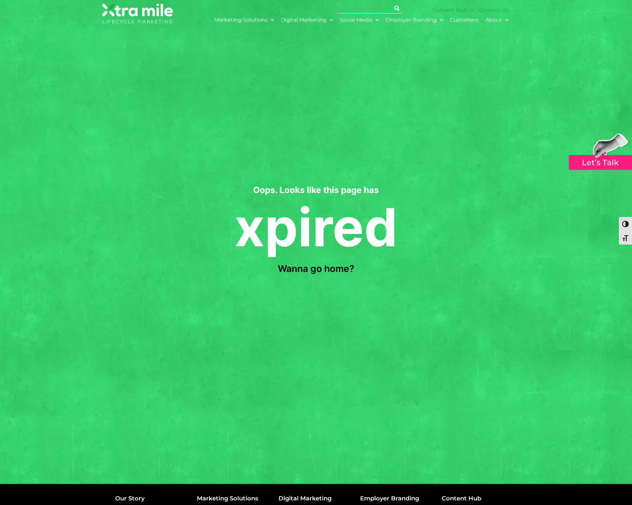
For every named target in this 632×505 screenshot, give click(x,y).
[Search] (397, 8)
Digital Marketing (304, 20)
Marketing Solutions (241, 20)
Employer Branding (411, 20)
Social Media (356, 20)
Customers (464, 20)
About (494, 20)
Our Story (130, 498)
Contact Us (494, 10)
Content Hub (450, 10)
